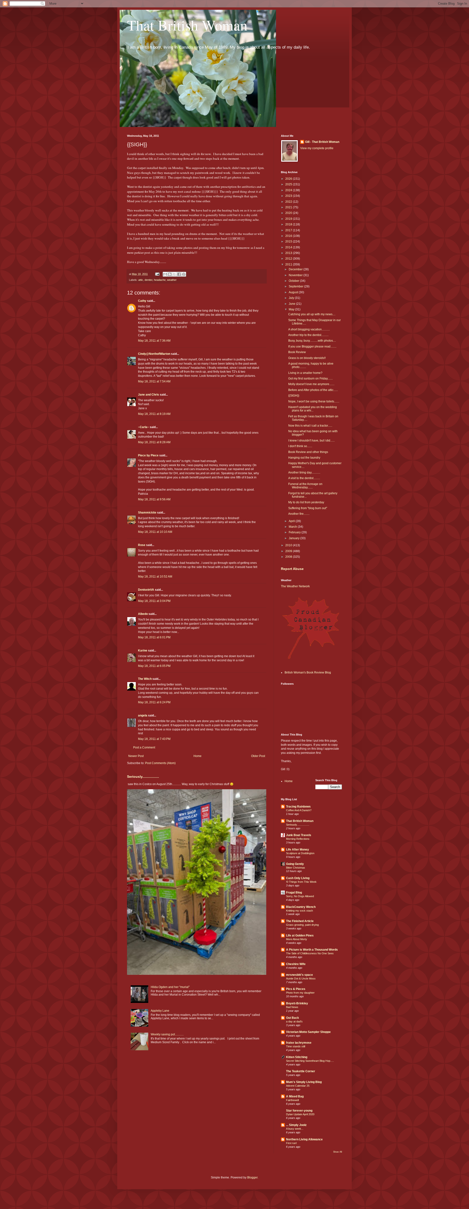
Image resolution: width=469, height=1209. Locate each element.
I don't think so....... (300, 446)
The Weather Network (295, 586)
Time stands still (295, 1046)
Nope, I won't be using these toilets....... (313, 401)
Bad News (292, 1007)
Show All (337, 1152)
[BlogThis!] (169, 274)
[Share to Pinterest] (183, 274)
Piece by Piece (148, 455)
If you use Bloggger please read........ (312, 346)
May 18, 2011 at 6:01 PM (154, 637)
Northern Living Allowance (304, 1139)
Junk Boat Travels (298, 835)
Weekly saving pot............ (167, 1034)
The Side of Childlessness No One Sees (310, 953)
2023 (289, 196)
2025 (289, 184)
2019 (289, 219)
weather (172, 279)
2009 (289, 551)
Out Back (292, 1018)
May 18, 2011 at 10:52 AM (155, 576)
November (296, 275)
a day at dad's (294, 1021)
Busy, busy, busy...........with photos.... (312, 340)
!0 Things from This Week (301, 881)
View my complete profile (316, 148)
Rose (141, 545)
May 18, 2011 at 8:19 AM (154, 414)
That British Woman (187, 25)
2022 (289, 201)
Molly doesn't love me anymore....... (311, 384)
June (292, 303)
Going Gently (295, 864)
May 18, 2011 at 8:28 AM (154, 442)
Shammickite (147, 512)
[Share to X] (174, 274)
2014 (289, 247)
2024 (289, 190)
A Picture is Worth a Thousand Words (312, 949)
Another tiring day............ (304, 472)
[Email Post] (157, 274)
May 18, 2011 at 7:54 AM (154, 381)
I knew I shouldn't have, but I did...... (311, 440)
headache (160, 279)
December (296, 269)
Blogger (252, 1177)
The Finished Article (300, 921)
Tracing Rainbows (298, 806)
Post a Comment (144, 747)
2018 (289, 224)
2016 (289, 236)
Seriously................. (143, 776)
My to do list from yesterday (306, 502)
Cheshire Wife (296, 964)
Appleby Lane (160, 1010)
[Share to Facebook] (179, 274)
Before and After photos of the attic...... (313, 390)
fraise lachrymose (298, 1042)
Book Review (297, 352)
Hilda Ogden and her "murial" (170, 987)
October (294, 281)
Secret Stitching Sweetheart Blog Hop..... (310, 1060)
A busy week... (294, 1128)
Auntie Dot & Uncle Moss (301, 978)
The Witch (145, 679)
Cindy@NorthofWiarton (154, 354)
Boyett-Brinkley (297, 1003)
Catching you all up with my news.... (311, 314)
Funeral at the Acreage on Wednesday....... (305, 485)
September (296, 286)
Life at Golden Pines (300, 935)
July (292, 298)
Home (197, 756)
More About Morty (296, 939)
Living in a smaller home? (305, 373)
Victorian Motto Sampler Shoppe (308, 1032)
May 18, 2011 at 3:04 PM (154, 601)
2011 (289, 264)
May (292, 309)
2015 (289, 241)
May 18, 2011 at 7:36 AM (154, 340)
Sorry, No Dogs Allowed (300, 896)
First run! (291, 1143)
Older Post (258, 756)
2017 (289, 230)
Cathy (142, 301)
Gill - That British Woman (322, 142)
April (292, 521)
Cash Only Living (297, 878)
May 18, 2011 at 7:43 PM (154, 739)
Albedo (143, 614)
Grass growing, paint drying (302, 924)
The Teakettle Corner (300, 1071)
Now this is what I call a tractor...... (310, 425)
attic (140, 279)
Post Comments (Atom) (160, 763)
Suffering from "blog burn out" (307, 508)
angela (142, 715)
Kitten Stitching (296, 1057)
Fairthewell (292, 1100)
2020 (289, 213)
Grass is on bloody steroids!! (307, 358)
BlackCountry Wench (301, 907)
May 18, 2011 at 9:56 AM (154, 499)
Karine (142, 650)
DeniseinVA (146, 589)
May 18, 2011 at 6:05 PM (154, 666)
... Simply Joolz (296, 1125)
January (294, 538)
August (294, 292)
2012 (289, 258)
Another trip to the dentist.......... (308, 335)
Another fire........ (298, 513)
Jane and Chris (148, 394)
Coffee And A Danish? (298, 810)
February (295, 532)
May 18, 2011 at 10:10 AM (155, 532)
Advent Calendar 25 (297, 1085)
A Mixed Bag (295, 1096)
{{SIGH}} (293, 395)
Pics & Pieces (295, 989)
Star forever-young (299, 1110)
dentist (148, 279)
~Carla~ (143, 427)
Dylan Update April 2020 (300, 1114)
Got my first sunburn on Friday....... (310, 378)
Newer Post (136, 756)
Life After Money (297, 849)
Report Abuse (292, 569)
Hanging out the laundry (304, 457)
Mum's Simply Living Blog (304, 1082)
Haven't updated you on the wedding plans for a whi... (312, 408)
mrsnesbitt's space (299, 975)
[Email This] (165, 274)
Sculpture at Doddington (300, 853)
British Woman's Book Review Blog (308, 672)
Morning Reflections (297, 838)
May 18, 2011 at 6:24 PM (154, 702)
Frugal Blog (294, 892)
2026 (289, 178)
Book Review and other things (308, 452)
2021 (289, 207)
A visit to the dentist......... (304, 478)
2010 (289, 545)
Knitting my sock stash (299, 910)
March (293, 526)
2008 (289, 556)
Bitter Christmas (295, 867)
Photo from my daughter (300, 992)
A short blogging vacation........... (309, 329)
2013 (289, 253)
